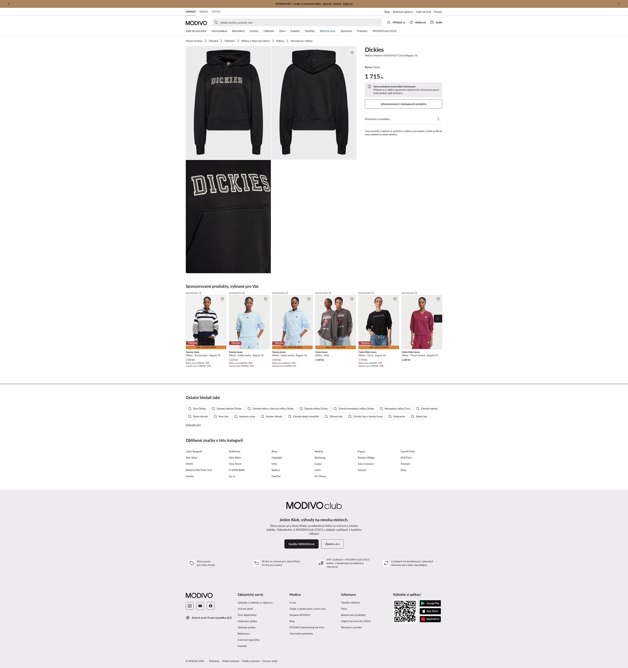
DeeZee (276, 476)
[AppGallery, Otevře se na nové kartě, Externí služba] (430, 619)
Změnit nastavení (230, 661)
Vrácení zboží (245, 608)
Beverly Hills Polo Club (199, 469)
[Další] (619, 4)
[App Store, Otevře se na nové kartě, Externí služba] (430, 611)
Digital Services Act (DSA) (356, 621)
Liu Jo (232, 476)
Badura (276, 469)
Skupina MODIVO (314, 614)
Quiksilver (234, 451)
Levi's (318, 469)
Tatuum (362, 469)
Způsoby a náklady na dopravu (262, 602)
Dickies (374, 49)
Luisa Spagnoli (194, 451)
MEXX (189, 463)
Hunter (190, 476)
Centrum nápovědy (249, 639)
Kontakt (242, 645)
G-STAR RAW (237, 469)
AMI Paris (406, 457)
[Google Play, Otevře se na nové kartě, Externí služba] (430, 603)
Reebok (319, 451)
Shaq (403, 469)
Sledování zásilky (247, 621)
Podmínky (214, 661)
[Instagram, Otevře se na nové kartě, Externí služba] (190, 606)
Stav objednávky (247, 614)
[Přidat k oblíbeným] (352, 53)
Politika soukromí (250, 661)
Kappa (361, 451)
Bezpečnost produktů (353, 614)
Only (274, 463)
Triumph (405, 463)
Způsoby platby (260, 627)
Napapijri (277, 457)
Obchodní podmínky (314, 633)
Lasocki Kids (408, 451)
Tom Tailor (191, 457)
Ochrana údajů (269, 661)
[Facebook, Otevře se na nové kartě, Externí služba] (211, 606)
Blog (388, 12)
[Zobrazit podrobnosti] (438, 119)
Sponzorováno (192, 293)
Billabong (320, 457)
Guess (318, 463)
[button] (228, 103)
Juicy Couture (366, 463)
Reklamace (244, 633)
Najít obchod (423, 11)
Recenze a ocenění (351, 627)
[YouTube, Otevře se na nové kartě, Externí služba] (200, 606)
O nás (292, 602)
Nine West (235, 457)
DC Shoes (320, 476)
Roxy (274, 451)
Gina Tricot (235, 463)
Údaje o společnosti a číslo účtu (307, 608)
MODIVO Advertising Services (314, 627)
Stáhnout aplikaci (404, 12)
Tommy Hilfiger (366, 457)
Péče (344, 608)
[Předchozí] (9, 4)
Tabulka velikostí (350, 602)
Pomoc (438, 11)
